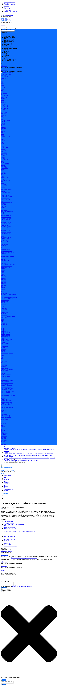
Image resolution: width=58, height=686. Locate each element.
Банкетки (3, 410)
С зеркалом (4, 325)
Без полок (3, 362)
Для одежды (4, 312)
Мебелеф (3, 438)
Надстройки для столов (8, 395)
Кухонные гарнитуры (6, 223)
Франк (2, 174)
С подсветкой (51, 458)
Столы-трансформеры (7, 391)
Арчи (2, 79)
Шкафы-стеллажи (6, 374)
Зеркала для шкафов (7, 369)
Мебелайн (3, 437)
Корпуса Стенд (5, 241)
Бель (2, 81)
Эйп (2, 181)
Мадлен (3, 124)
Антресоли (4, 351)
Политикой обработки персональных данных (24, 558)
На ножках (4, 315)
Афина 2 (3, 271)
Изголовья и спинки (6, 266)
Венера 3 (3, 278)
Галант (3, 101)
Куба (2, 116)
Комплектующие (5, 267)
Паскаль (3, 149)
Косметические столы (7, 389)
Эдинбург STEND (5, 180)
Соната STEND (5, 164)
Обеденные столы (6, 384)
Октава (3, 140)
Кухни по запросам (6, 247)
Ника (2, 138)
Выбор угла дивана (9, 527)
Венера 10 (3, 285)
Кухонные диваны (6, 226)
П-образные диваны (40, 453)
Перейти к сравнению (7, 470)
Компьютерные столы (7, 383)
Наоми (2, 134)
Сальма (3, 158)
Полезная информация (10, 11)
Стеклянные (4, 366)
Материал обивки (32, 458)
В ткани (6, 460)
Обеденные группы (6, 225)
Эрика (2, 183)
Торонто (3, 166)
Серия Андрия (5, 300)
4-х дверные (4, 344)
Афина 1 (3, 270)
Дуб (2, 354)
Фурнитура (4, 245)
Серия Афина (4, 301)
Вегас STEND (4, 96)
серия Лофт (34, 455)
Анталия (3, 75)
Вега (2, 94)
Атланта (3, 268)
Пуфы (2, 411)
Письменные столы (6, 385)
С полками (4, 361)
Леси (2, 119)
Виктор (3, 98)
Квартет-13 (4, 113)
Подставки (4, 414)
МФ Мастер (4, 436)
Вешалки (3, 204)
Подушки (3, 413)
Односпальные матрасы (8, 296)
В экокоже (35, 460)
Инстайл (3, 110)
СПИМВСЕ (3, 430)
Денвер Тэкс (4, 108)
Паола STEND (4, 147)
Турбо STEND (4, 168)
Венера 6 (3, 282)
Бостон (3, 83)
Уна (2, 170)
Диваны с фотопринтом (14, 455)
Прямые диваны (8, 453)
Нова (2, 139)
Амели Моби (4, 78)
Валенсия (3, 91)
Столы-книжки (5, 198)
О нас (5, 7)
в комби (19, 460)
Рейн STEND (4, 153)
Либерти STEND (5, 120)
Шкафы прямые (5, 332)
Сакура (3, 157)
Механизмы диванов (10, 528)
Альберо (3, 87)
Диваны (3, 191)
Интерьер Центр (5, 433)
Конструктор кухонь (9, 2)
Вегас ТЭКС (4, 97)
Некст (2, 135)
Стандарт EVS (5, 302)
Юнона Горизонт (5, 184)
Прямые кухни (5, 238)
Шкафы (3, 207)
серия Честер (41, 455)
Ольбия (3, 142)
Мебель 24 (4, 440)
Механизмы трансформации (19, 458)
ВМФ (2, 432)
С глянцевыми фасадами (8, 316)
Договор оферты (9, 521)
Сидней (3, 161)
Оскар (2, 143)
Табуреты (3, 253)
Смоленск (3, 444)
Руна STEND (4, 154)
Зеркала (3, 408)
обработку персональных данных (21, 586)
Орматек (3, 426)
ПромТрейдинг (5, 442)
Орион (2, 146)
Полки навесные (5, 199)
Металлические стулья (7, 252)
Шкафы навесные (6, 340)
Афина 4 (3, 274)
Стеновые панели (6, 242)
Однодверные (5, 343)
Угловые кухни (5, 240)
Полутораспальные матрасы (9, 297)
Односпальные (5, 260)
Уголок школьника (6, 387)
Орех (2, 321)
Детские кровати (5, 219)
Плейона (3, 150)
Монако (3, 131)
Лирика (3, 123)
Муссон (3, 132)
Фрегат (3, 176)
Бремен (3, 425)
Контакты (6, 3)
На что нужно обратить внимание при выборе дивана (19, 531)
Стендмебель (4, 370)
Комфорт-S (4, 434)
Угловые (3, 310)
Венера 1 (3, 275)
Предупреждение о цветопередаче (14, 524)
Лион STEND (4, 76)
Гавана (2, 100)
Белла (2, 90)
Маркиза (3, 127)
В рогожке (24, 460)
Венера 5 (3, 281)
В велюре (29, 460)
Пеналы (3, 342)
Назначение (43, 458)
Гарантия (6, 6)
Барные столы (5, 393)
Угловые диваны (18, 453)
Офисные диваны (6, 232)
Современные (4, 317)
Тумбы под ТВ (5, 195)
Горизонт (3, 423)
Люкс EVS (3, 304)
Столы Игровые (5, 392)
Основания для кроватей (8, 264)
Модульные (4, 338)
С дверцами (4, 309)
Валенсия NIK (4, 93)
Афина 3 (3, 272)
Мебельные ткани (9, 525)
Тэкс (2, 421)
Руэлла (3, 155)
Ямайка (3, 187)
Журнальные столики (7, 196)
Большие (3, 349)
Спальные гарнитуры (7, 211)
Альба (2, 86)
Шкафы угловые (5, 334)
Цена (38, 458)
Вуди (2, 82)
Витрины (3, 313)
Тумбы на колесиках (6, 403)
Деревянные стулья (6, 251)
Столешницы (4, 244)
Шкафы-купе (4, 331)
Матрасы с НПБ (5, 293)
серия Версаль (49, 455)
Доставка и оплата (9, 4)
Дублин (3, 109)
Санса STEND (4, 159)
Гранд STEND (4, 105)
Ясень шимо (4, 323)
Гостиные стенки (5, 192)
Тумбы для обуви (6, 404)
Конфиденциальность (10, 523)
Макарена (3, 125)
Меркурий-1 (4, 286)
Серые (2, 358)
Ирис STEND (4, 112)
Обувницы (3, 206)
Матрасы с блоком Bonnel (8, 294)
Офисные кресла (5, 233)
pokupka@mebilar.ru (6, 19)
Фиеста (3, 172)
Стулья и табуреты (6, 227)
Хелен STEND (4, 177)
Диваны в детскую (6, 218)
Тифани (3, 165)
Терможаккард (12, 460)
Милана (3, 130)
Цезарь (3, 179)
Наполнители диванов (10, 530)
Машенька (3, 128)
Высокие (3, 350)
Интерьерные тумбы (6, 402)
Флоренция (4, 173)
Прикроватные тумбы (7, 400)
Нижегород (4, 427)
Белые (2, 319)
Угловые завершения (7, 339)
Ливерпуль (4, 121)
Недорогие (4, 324)
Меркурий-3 (4, 287)
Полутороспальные (6, 262)
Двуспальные (4, 263)
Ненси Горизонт (5, 136)
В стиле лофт (4, 346)
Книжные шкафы (5, 336)
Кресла (3, 193)
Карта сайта (4, 555)
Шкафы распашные (6, 330)
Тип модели (7, 458)
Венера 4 (3, 279)
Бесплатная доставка (7, 353)
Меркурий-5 (4, 289)
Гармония (3, 102)
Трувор (3, 169)
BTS (2, 422)
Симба (2, 162)
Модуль (3, 441)
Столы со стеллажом (7, 388)
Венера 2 (3, 276)
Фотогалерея (7, 10)
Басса (2, 89)
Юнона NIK (4, 185)
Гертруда (3, 104)
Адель (2, 85)
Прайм (2, 151)
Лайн (2, 117)
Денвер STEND (5, 106)
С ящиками (4, 308)
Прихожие (3, 203)
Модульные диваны (28, 453)
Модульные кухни (6, 237)
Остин (2, 144)
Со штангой (4, 359)
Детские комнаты (6, 217)
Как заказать (7, 8)
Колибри (3, 115)
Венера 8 (3, 283)
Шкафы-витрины (5, 335)
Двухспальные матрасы (7, 298)
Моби (2, 429)
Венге (2, 320)
